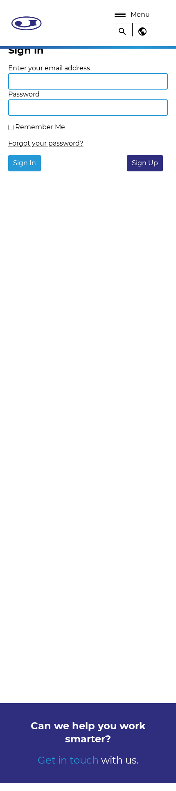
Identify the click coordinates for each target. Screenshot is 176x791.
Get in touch (69, 760)
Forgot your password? (45, 143)
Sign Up (145, 163)
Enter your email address (49, 68)
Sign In (24, 163)
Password (24, 94)
